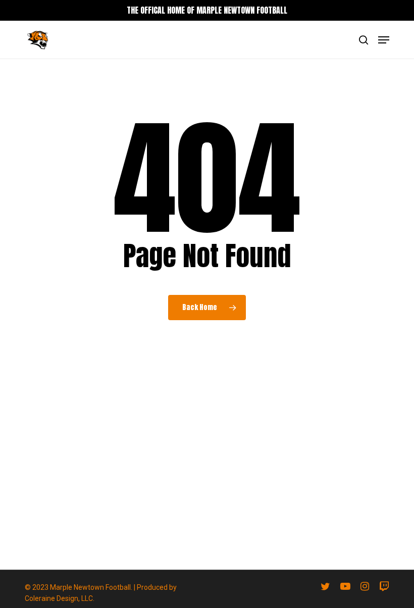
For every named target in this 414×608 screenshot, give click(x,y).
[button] (383, 40)
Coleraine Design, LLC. (59, 598)
